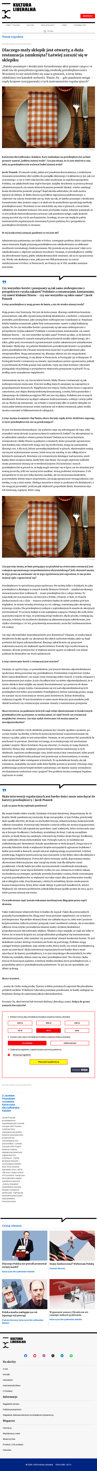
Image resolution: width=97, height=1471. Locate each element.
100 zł (77, 1023)
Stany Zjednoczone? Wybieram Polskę (72, 1263)
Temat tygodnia (13, 25)
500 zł (20, 1023)
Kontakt (6, 1374)
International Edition (11, 1385)
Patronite (7, 1450)
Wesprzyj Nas (9, 1439)
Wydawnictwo (80, 25)
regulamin (26, 1055)
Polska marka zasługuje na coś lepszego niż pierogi (19, 1314)
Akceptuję (22, 1055)
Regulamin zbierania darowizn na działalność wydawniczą (28, 1415)
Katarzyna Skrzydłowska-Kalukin (18, 1272)
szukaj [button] (50, 31)
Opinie (64, 25)
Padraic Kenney (57, 1268)
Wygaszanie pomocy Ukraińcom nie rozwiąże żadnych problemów (69, 1313)
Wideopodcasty (48, 25)
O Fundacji (7, 1391)
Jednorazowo (69, 1043)
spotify (71, 1355)
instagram (44, 1355)
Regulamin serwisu (11, 1404)
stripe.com (80, 1069)
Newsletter (8, 1380)
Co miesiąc (27, 1043)
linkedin (62, 1355)
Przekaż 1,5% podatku (13, 1444)
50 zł (20, 1031)
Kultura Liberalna (19, 10)
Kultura (30, 25)
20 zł (48, 1031)
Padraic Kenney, (10, 1320)
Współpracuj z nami (11, 1433)
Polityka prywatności (12, 1409)
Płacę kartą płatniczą (48, 1062)
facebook (25, 1355)
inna (77, 1031)
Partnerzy (7, 1428)
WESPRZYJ (87, 16)
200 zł (48, 1023)
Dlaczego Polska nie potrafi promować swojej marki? (24, 1265)
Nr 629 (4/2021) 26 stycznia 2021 (17, 44)
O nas (5, 1369)
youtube (35, 1355)
